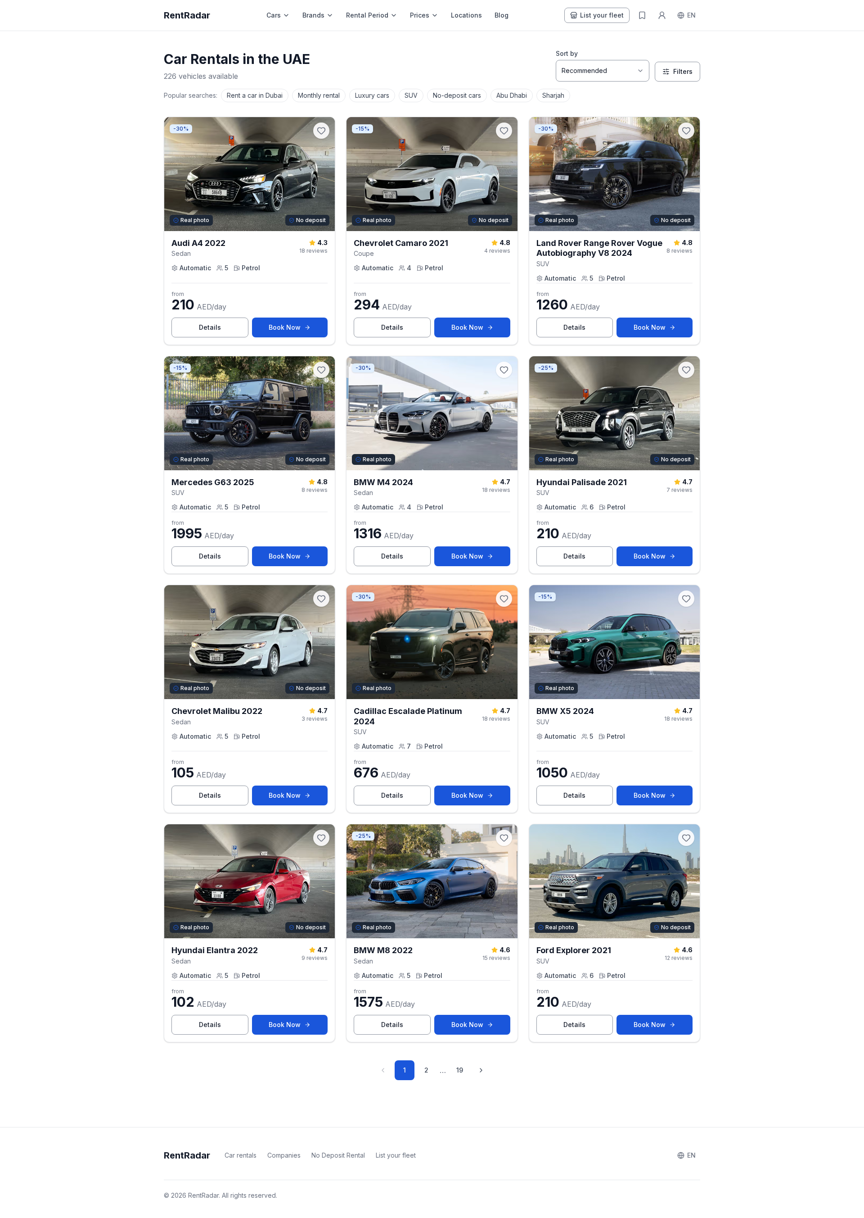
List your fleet (602, 15)
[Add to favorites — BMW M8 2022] (504, 838)
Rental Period (367, 15)
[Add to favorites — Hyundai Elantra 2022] (321, 838)
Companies (284, 1155)
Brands (313, 15)
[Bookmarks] (642, 15)
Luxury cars (372, 95)
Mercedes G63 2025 (212, 482)
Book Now (298, 329)
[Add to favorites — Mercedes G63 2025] (321, 370)
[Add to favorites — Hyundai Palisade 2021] (686, 370)
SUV (411, 95)
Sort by (567, 53)
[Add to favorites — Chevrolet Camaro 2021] (504, 131)
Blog (501, 15)
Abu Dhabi (511, 95)
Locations (466, 15)
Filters (683, 71)
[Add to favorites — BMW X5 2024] (686, 599)
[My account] (662, 15)
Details (223, 329)
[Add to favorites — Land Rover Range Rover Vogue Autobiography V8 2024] (686, 131)
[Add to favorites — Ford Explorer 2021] (686, 838)
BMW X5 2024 (565, 711)
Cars (273, 15)
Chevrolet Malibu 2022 (216, 711)
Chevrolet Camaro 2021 (401, 243)
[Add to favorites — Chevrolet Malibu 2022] (321, 599)
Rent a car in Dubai (255, 95)
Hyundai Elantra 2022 (214, 950)
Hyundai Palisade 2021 (581, 482)
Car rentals (240, 1155)
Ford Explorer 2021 (573, 950)
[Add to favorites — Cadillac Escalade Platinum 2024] (504, 599)
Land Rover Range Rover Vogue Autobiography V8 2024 (599, 248)
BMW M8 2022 (383, 950)
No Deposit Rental (338, 1155)
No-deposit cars (457, 95)
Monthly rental (319, 95)
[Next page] (481, 1070)
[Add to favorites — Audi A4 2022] (321, 131)
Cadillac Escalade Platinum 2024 (408, 716)
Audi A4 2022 (198, 243)
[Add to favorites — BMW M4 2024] (504, 370)
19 (459, 1070)
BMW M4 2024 (383, 482)
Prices (419, 15)
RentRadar (187, 15)
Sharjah (553, 95)
